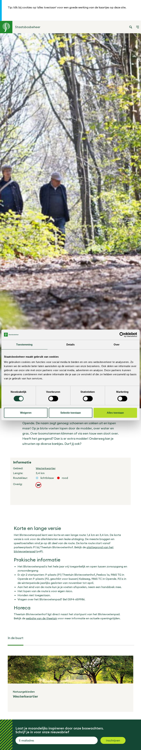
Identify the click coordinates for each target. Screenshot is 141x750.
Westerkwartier (46, 468)
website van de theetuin (41, 618)
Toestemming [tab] (24, 344)
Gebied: (18, 468)
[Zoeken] (130, 27)
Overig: (17, 484)
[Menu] (137, 27)
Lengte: (18, 473)
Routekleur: (20, 478)
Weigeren (25, 412)
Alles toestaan (115, 412)
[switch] (53, 398)
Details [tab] (70, 344)
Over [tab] (117, 344)
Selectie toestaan (70, 412)
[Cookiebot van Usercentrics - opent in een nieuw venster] (122, 334)
